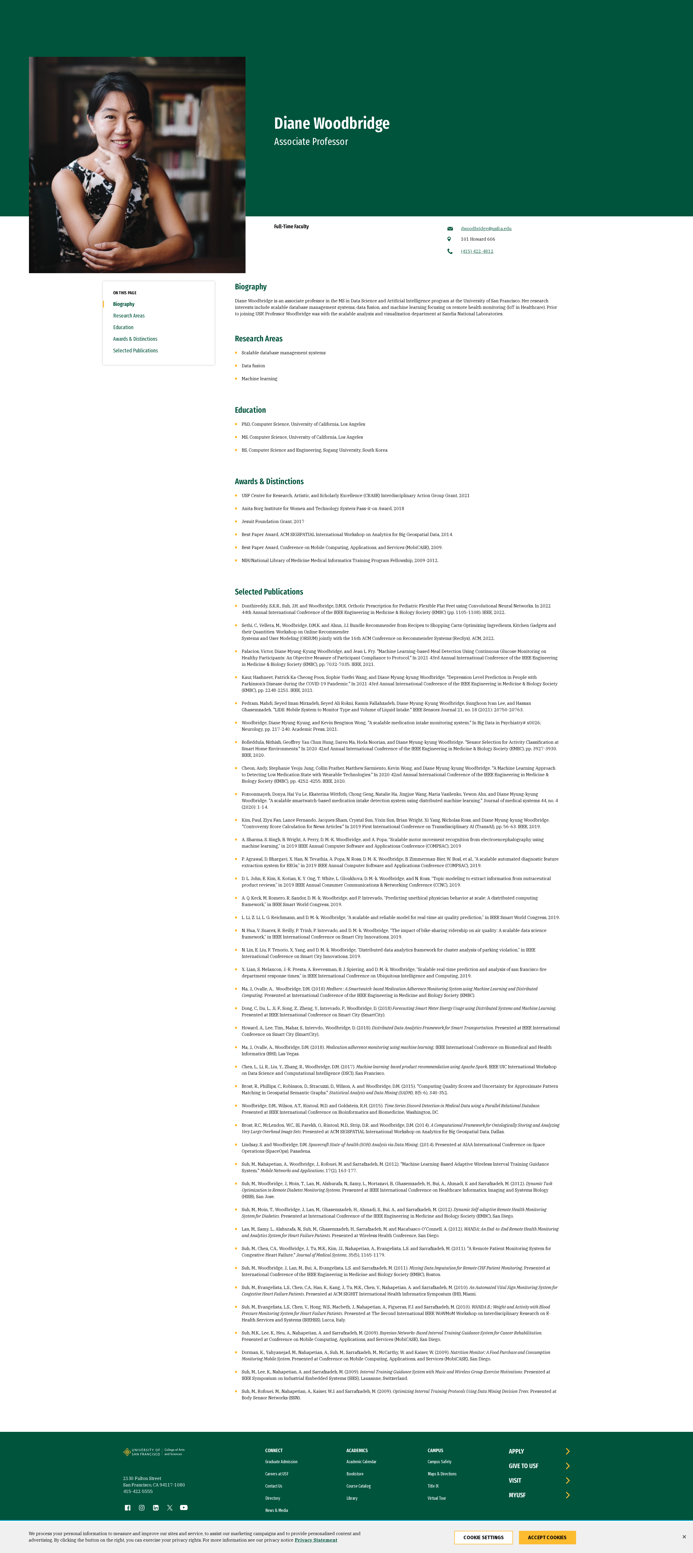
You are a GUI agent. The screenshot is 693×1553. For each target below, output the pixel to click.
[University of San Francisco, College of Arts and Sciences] (181, 1454)
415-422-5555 (138, 1491)
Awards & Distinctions (135, 339)
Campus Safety (440, 1461)
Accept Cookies (547, 1538)
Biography (124, 304)
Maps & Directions (442, 1473)
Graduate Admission (281, 1461)
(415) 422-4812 (477, 251)
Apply (516, 1451)
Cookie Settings (483, 1538)
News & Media (276, 1510)
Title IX (433, 1486)
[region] (346, 1537)
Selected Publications (135, 350)
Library (352, 1498)
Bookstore (355, 1473)
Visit (515, 1480)
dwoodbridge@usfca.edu (486, 228)
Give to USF (523, 1466)
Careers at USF (277, 1473)
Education (123, 327)
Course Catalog (358, 1486)
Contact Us (273, 1486)
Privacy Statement (316, 1540)
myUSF (517, 1495)
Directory (272, 1498)
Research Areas (129, 315)
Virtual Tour (437, 1498)
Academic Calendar (361, 1461)
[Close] (684, 1537)
